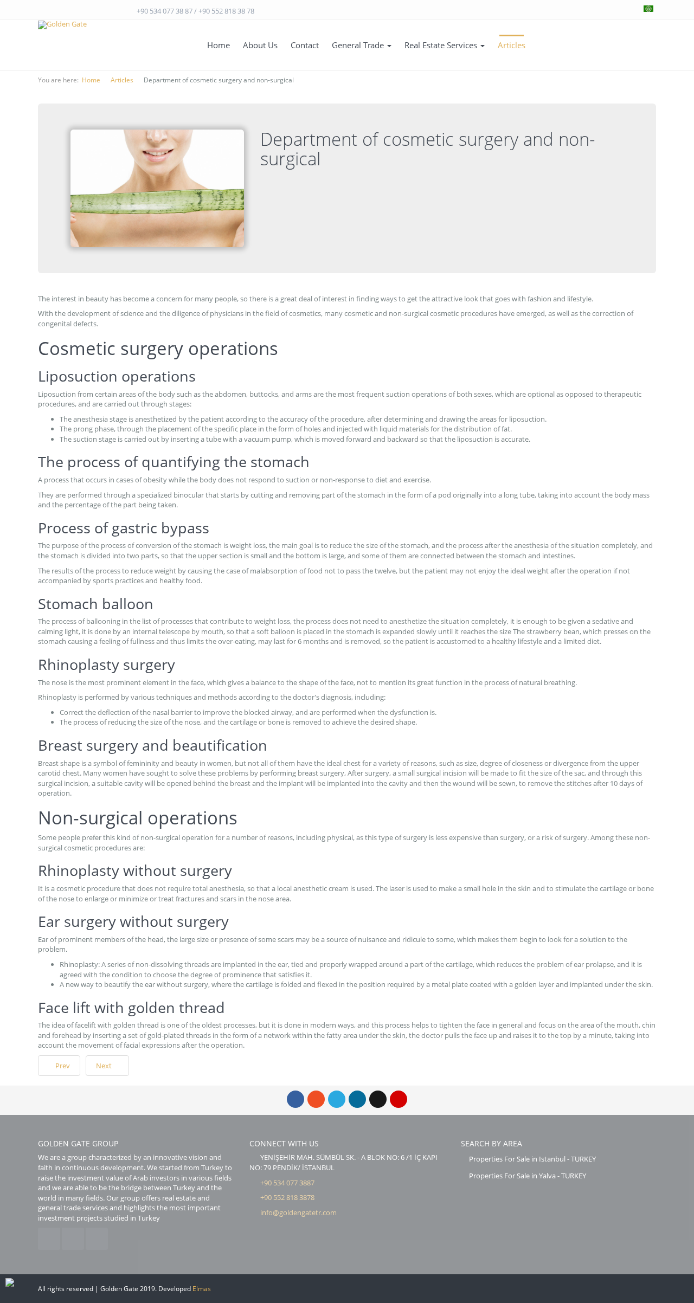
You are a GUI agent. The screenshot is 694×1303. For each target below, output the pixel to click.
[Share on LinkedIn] (357, 1099)
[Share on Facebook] (295, 1099)
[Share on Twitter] (336, 1099)
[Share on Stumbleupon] (316, 1099)
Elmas (201, 1288)
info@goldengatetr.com (298, 1212)
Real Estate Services (441, 45)
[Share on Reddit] (378, 1099)
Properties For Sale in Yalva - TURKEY (527, 1176)
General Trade (359, 45)
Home (218, 45)
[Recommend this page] (398, 1099)
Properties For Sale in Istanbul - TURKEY (532, 1159)
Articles (511, 45)
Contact (305, 45)
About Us (260, 45)
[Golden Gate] (62, 25)
